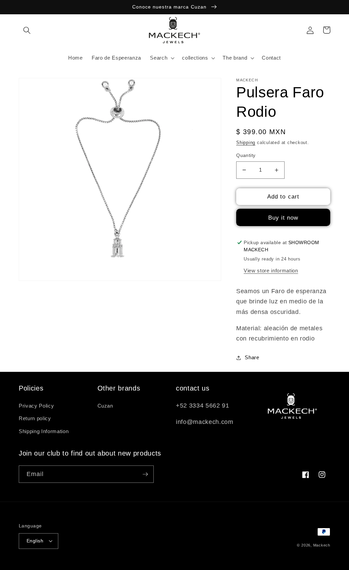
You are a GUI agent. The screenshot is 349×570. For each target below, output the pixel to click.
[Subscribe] (145, 474)
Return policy (35, 418)
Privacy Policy (36, 406)
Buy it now (283, 218)
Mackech (321, 545)
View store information (271, 270)
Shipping (245, 142)
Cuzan (105, 406)
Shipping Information (44, 431)
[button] (27, 30)
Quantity (246, 155)
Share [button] (252, 357)
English (35, 540)
